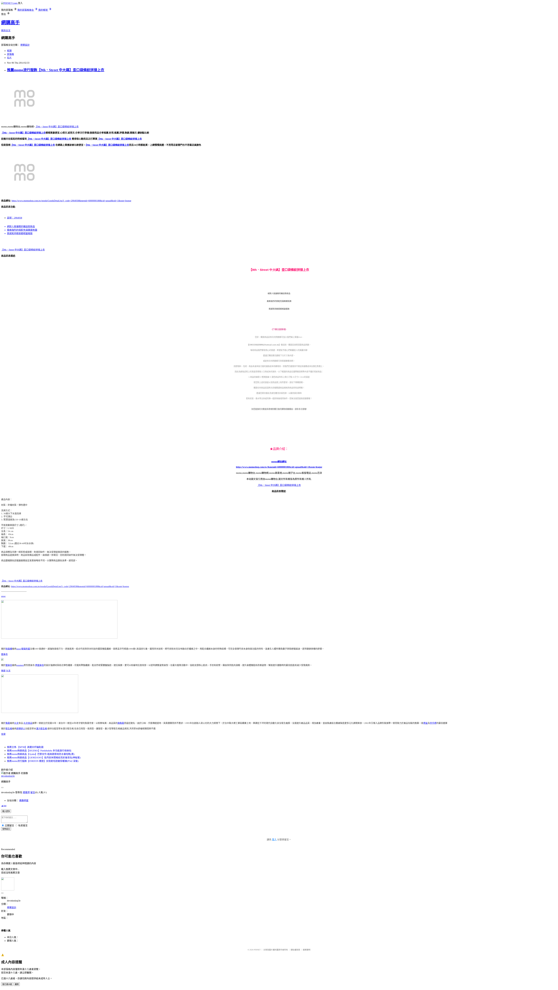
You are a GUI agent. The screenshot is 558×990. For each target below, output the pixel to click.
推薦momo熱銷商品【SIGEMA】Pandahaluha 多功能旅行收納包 (39, 750)
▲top (3, 805)
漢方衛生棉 (41, 728)
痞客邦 (26, 792)
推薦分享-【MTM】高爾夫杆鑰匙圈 (25, 747)
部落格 (10, 54)
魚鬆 (3, 671)
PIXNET (257, 950)
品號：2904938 (14, 218)
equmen (20, 665)
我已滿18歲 (7, 984)
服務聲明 (306, 950)
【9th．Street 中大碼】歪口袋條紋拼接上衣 (57, 126)
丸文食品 (28, 723)
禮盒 (425, 723)
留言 (32, 792)
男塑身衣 (39, 665)
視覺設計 (25, 45)
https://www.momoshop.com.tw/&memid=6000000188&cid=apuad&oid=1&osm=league (279, 467)
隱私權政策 (295, 950)
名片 (9, 57)
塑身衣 (4, 654)
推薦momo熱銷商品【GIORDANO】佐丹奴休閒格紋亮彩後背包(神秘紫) (44, 757)
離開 (17, 984)
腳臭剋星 (25, 649)
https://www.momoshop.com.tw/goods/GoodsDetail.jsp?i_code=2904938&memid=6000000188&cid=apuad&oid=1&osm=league (71, 200)
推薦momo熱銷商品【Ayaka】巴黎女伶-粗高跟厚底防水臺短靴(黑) (40, 754)
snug (3, 596)
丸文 (8, 671)
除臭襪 (9, 649)
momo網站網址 (279, 461)
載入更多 (6, 811)
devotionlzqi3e (8, 776)
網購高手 (10, 22)
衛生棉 (9, 728)
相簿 (9, 50)
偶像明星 (23, 800)
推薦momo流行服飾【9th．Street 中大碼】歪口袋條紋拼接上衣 (55, 70)
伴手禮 (433, 723)
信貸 (3, 734)
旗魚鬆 (121, 723)
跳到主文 (5, 30)
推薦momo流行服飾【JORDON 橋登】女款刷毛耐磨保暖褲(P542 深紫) (42, 761)
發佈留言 (6, 829)
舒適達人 (20, 728)
